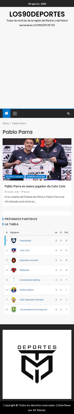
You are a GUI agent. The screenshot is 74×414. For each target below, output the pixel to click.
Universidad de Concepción (33, 309)
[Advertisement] (37, 69)
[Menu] (14, 113)
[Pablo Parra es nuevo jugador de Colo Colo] (37, 159)
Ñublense (24, 270)
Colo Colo (25, 250)
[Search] (68, 113)
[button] (14, 113)
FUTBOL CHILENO (14, 177)
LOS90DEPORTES (37, 14)
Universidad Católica (30, 280)
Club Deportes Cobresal (32, 299)
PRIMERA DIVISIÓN (36, 177)
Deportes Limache (29, 260)
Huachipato (25, 240)
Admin (27, 191)
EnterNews (64, 405)
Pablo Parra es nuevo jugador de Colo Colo (35, 186)
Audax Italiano (27, 290)
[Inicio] (6, 113)
